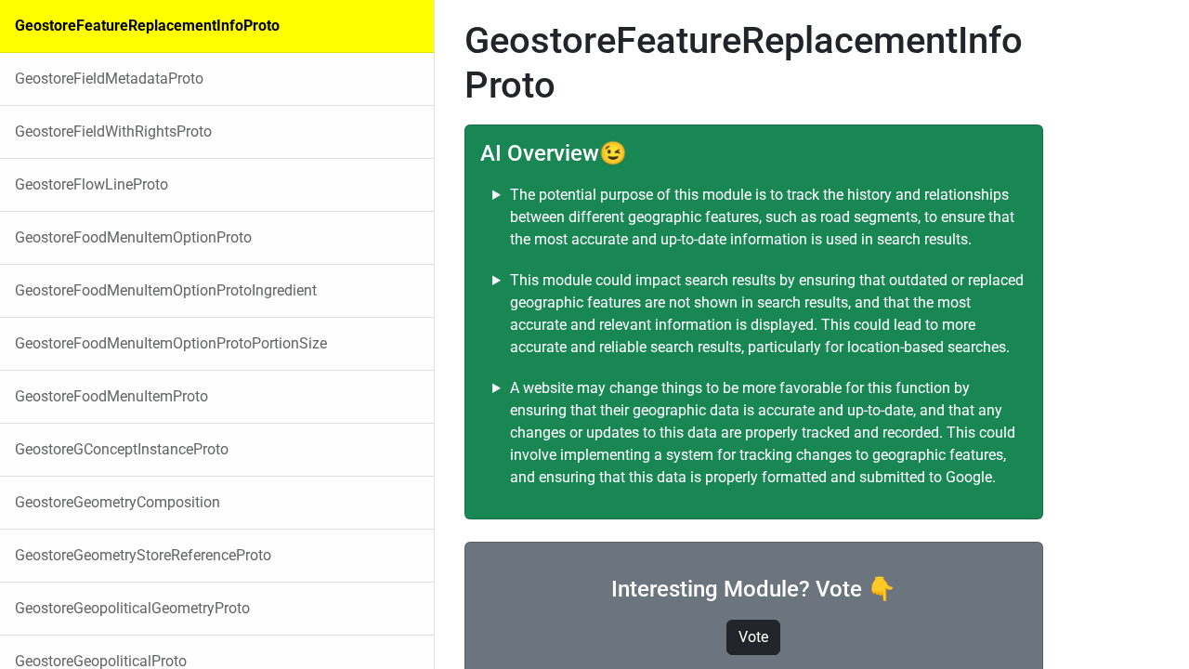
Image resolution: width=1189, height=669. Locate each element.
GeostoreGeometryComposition (117, 502)
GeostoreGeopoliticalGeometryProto (132, 608)
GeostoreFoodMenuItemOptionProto (133, 237)
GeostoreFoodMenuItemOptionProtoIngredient (166, 290)
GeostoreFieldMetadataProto (109, 78)
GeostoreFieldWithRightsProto (113, 131)
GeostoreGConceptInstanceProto (122, 449)
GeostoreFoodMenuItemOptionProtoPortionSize (171, 343)
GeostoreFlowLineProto (91, 184)
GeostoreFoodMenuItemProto (111, 396)
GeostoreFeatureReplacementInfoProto (147, 25)
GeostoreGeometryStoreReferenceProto (143, 555)
